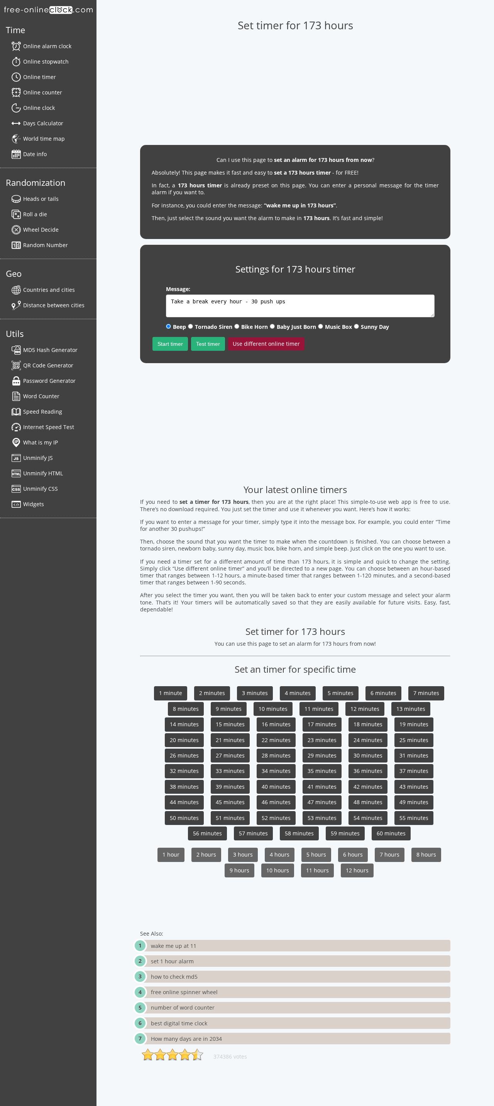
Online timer (39, 77)
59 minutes (345, 833)
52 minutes (276, 818)
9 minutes (229, 708)
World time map (44, 138)
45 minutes (230, 802)
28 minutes (276, 755)
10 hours (277, 870)
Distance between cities (54, 305)
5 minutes (341, 693)
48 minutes (368, 802)
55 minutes (413, 818)
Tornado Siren (213, 326)
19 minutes (413, 724)
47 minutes (322, 802)
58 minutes (299, 833)
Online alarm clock (47, 46)
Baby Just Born (296, 326)
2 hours (206, 854)
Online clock (39, 107)
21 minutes (230, 740)
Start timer (170, 344)
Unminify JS (38, 457)
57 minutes (253, 833)
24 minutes (368, 740)
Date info (35, 154)
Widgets (33, 504)
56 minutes (207, 833)
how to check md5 (174, 976)
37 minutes (413, 770)
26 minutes (184, 755)
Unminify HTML (43, 473)
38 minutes (184, 786)
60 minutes (391, 833)
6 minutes (383, 693)
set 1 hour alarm (172, 961)
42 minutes (368, 786)
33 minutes (230, 770)
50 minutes (184, 818)
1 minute (170, 693)
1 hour (170, 854)
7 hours (389, 854)
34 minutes (276, 770)
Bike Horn (254, 326)
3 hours (243, 854)
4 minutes (298, 693)
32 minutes (184, 770)
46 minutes (276, 802)
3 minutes (255, 693)
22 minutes (276, 740)
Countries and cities (49, 289)
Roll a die (35, 214)
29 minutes (322, 755)
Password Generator (49, 380)
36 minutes (368, 770)
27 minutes (230, 755)
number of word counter (183, 1007)
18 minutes (368, 724)
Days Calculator (43, 123)
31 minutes (413, 755)
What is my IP (40, 442)
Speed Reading (42, 411)
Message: (178, 289)
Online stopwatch (46, 61)
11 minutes (319, 708)
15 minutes (230, 724)
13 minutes (410, 708)
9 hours (239, 870)
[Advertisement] (295, 85)
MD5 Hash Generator (50, 350)
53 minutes (322, 818)
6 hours (353, 854)
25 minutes (413, 740)
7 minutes (426, 693)
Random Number (45, 245)
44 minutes (184, 802)
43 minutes (413, 786)
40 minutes (276, 786)
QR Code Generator (48, 365)
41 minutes (322, 786)
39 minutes (230, 786)
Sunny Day (375, 326)
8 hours (426, 854)
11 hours (317, 870)
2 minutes (212, 693)
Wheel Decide (41, 229)
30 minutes (368, 755)
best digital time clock (179, 1023)
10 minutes (273, 708)
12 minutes (364, 708)
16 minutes (276, 724)
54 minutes (368, 818)
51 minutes (230, 818)
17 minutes (322, 724)
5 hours (316, 854)
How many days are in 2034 (186, 1038)
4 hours (279, 854)
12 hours (357, 870)
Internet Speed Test (48, 427)
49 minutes (413, 802)
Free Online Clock (48, 9)
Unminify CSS (40, 488)
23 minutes (322, 740)
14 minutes (184, 724)
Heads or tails (41, 198)
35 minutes (322, 770)
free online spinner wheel (184, 992)
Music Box (338, 326)
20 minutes (184, 740)
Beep (179, 326)
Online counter (42, 92)
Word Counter (41, 396)
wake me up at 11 (173, 945)
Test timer (208, 344)
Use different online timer (266, 343)
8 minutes (186, 708)
